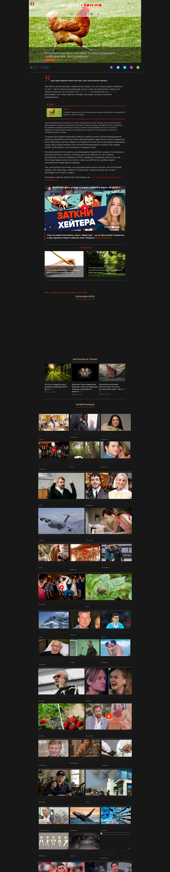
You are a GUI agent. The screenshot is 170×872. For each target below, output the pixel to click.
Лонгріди (50, 60)
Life (46, 50)
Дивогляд (85, 92)
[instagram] (71, 14)
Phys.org (112, 92)
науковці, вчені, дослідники (62, 292)
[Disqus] (85, 327)
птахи (79, 292)
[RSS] (98, 14)
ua (128, 3)
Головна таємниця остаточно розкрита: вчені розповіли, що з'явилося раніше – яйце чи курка (94, 113)
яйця (85, 292)
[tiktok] (78, 14)
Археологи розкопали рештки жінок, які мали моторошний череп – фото (111, 387)
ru (133, 3)
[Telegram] (85, 14)
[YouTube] (92, 14)
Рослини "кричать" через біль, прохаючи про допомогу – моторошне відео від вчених (105, 270)
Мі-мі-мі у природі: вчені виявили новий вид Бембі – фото (56, 387)
